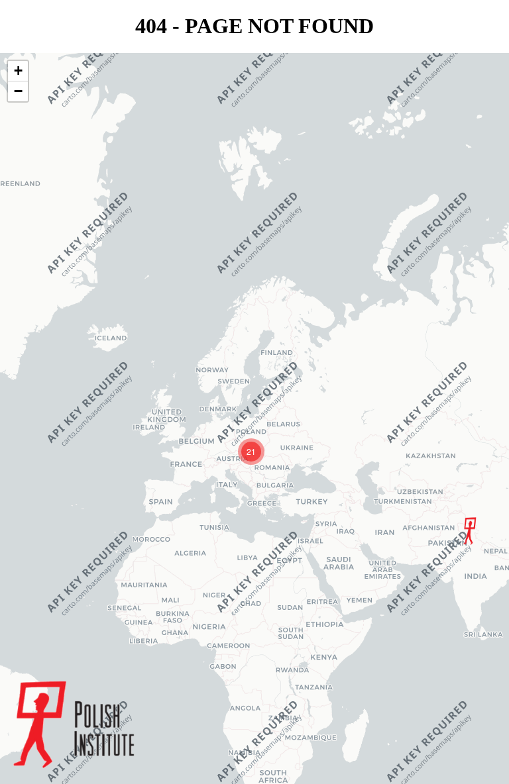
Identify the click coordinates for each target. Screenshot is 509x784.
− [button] (18, 91)
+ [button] (18, 70)
